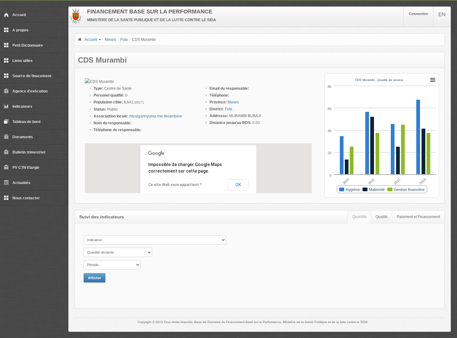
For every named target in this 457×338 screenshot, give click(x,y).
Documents (22, 137)
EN (441, 14)
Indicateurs (22, 106)
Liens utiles (22, 61)
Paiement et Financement (418, 217)
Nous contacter (26, 198)
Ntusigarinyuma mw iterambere (155, 116)
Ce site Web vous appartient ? (175, 185)
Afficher (94, 278)
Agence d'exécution (30, 91)
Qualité (382, 217)
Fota (124, 39)
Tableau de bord (26, 122)
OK (238, 184)
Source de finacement (31, 76)
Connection (418, 14)
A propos (20, 30)
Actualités (21, 183)
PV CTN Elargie (25, 167)
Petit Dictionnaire (27, 45)
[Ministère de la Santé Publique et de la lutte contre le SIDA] (75, 22)
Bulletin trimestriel (28, 152)
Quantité (359, 217)
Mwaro (110, 39)
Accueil (19, 15)
